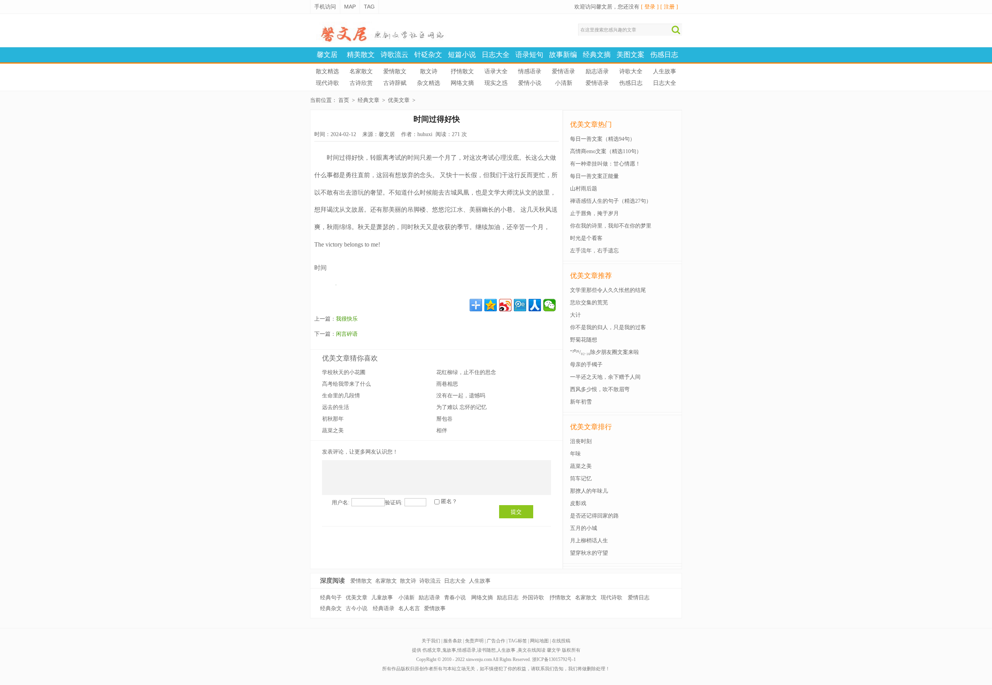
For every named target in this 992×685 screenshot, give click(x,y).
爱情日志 (638, 597)
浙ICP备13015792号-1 (554, 659)
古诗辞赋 (394, 83)
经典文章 (368, 100)
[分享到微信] (549, 305)
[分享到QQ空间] (490, 305)
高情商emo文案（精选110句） (606, 151)
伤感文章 (431, 650)
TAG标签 (517, 641)
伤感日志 (664, 55)
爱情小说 (529, 83)
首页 (343, 100)
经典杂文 (331, 608)
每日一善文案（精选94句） (602, 139)
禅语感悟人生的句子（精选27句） (610, 201)
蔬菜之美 (333, 430)
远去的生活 (335, 407)
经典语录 (383, 608)
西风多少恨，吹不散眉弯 (600, 389)
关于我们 (431, 641)
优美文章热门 (591, 124)
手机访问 (325, 6)
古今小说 (356, 608)
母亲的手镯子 (586, 365)
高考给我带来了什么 (346, 384)
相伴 (441, 430)
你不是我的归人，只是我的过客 (608, 327)
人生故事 (664, 71)
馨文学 (554, 650)
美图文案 (630, 55)
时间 (320, 267)
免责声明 (474, 641)
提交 (516, 512)
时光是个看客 (586, 238)
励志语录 (597, 71)
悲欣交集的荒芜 (589, 302)
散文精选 (327, 71)
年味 (575, 454)
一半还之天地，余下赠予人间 (605, 377)
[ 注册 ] (669, 7)
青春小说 (455, 597)
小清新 (563, 83)
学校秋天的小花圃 (343, 372)
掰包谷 (444, 419)
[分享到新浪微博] (505, 305)
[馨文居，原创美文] (380, 41)
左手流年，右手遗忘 (594, 251)
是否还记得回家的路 (594, 516)
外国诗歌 (533, 597)
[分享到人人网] (535, 305)
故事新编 (563, 55)
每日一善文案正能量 (594, 176)
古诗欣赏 (361, 83)
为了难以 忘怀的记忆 (461, 407)
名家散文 (361, 71)
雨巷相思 (447, 384)
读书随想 (486, 650)
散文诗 (428, 71)
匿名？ (449, 501)
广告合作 (496, 641)
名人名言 (409, 608)
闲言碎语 (347, 334)
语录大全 (496, 71)
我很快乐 (347, 319)
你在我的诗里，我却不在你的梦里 (610, 226)
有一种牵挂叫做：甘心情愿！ (605, 164)
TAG (369, 6)
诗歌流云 (394, 55)
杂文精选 (428, 83)
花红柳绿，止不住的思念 (466, 372)
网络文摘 (462, 83)
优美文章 (399, 100)
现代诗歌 (327, 83)
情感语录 (529, 71)
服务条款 (452, 641)
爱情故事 (435, 608)
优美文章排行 (591, 427)
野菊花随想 (583, 340)
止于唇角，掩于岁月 (594, 213)
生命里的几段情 (341, 396)
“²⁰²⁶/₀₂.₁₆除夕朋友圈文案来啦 (604, 352)
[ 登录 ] (650, 7)
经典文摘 (597, 55)
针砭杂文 (428, 55)
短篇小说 (462, 55)
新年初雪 (581, 402)
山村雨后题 (583, 189)
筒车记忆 (581, 478)
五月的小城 (583, 528)
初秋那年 (333, 419)
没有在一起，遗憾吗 (460, 396)
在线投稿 (561, 641)
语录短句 (529, 55)
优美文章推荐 (591, 276)
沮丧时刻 (581, 441)
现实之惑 (496, 83)
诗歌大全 (630, 71)
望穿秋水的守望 (589, 553)
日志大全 (496, 55)
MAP (350, 6)
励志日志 (507, 597)
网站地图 (539, 641)
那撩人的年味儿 (589, 491)
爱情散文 (394, 71)
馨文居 (327, 55)
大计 (575, 315)
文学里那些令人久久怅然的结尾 (608, 290)
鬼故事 (449, 650)
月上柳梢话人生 (589, 541)
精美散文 (361, 55)
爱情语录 (563, 71)
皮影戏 (578, 503)
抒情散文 (462, 71)
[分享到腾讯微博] (520, 305)
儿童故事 (382, 597)
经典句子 (331, 597)
